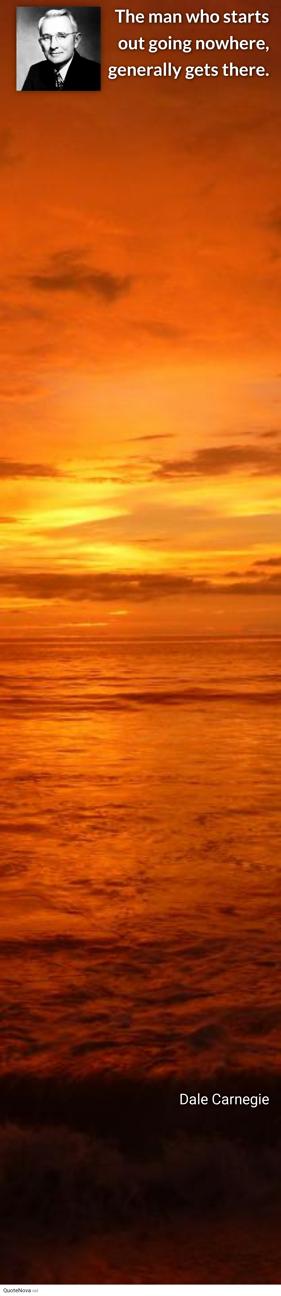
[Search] (255, 1290)
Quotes (187, 1290)
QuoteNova (20, 1290)
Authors (157, 1290)
